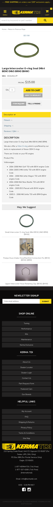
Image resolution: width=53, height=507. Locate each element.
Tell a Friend (34, 103)
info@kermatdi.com (29, 479)
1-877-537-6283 (22, 469)
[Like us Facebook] (24, 489)
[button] (26, 20)
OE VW (26, 35)
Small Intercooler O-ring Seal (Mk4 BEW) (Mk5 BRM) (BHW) (26, 233)
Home (4, 29)
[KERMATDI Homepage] (26, 12)
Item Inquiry (19, 103)
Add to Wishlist (33, 95)
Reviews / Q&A (10, 131)
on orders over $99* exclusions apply (27, 2)
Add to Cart (33, 90)
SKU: (4, 76)
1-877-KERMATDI (22, 466)
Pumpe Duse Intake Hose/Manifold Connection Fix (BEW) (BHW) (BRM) (26, 259)
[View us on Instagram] (29, 489)
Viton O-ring (22, 146)
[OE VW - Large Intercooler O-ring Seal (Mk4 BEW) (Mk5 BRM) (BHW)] (26, 50)
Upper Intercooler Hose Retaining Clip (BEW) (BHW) (26, 283)
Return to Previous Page (16, 29)
